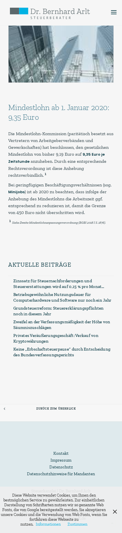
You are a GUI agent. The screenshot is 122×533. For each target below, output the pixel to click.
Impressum (61, 460)
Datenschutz (61, 467)
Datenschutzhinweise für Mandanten (61, 473)
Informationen (48, 524)
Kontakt (61, 453)
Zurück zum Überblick (56, 408)
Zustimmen (77, 524)
